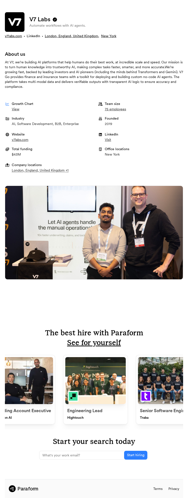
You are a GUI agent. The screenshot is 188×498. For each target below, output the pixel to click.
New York (108, 36)
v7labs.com (13, 36)
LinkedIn (33, 36)
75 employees (115, 109)
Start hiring (135, 455)
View (15, 109)
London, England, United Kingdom (71, 36)
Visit (108, 140)
